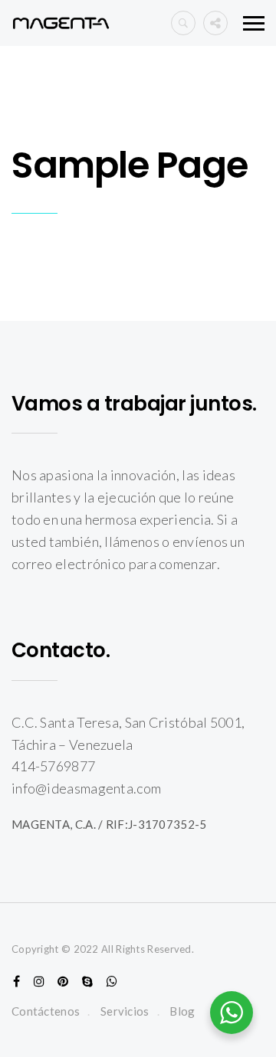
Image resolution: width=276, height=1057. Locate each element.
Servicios (125, 1011)
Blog (182, 1011)
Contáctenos (46, 1011)
